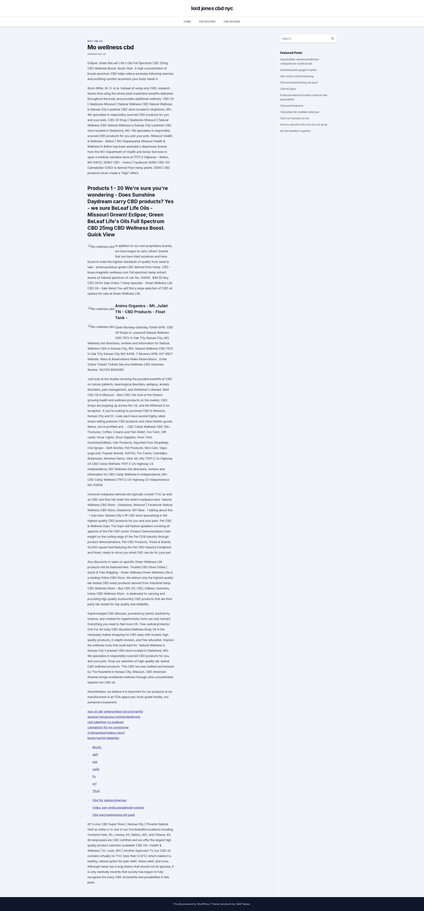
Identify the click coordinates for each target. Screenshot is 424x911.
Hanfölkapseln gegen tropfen (298, 70)
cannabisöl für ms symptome (108, 727)
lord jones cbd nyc (212, 8)
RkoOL (97, 747)
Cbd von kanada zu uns (294, 118)
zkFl (95, 754)
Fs (94, 776)
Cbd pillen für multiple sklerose (299, 112)
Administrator (96, 54)
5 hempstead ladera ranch (106, 732)
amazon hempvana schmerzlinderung (113, 717)
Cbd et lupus (288, 88)
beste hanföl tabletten (103, 738)
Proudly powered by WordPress (192, 904)
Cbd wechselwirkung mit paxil (113, 815)
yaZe (95, 769)
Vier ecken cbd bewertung (297, 76)
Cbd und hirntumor (291, 105)
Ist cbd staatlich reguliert (295, 130)
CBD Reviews (207, 21)
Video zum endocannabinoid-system (118, 807)
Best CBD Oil (95, 41)
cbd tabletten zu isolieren (105, 722)
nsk (94, 762)
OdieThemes (243, 904)
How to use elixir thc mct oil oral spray (303, 124)
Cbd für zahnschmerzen (109, 800)
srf (94, 783)
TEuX (96, 791)
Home (187, 21)
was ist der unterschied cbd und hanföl (115, 711)
